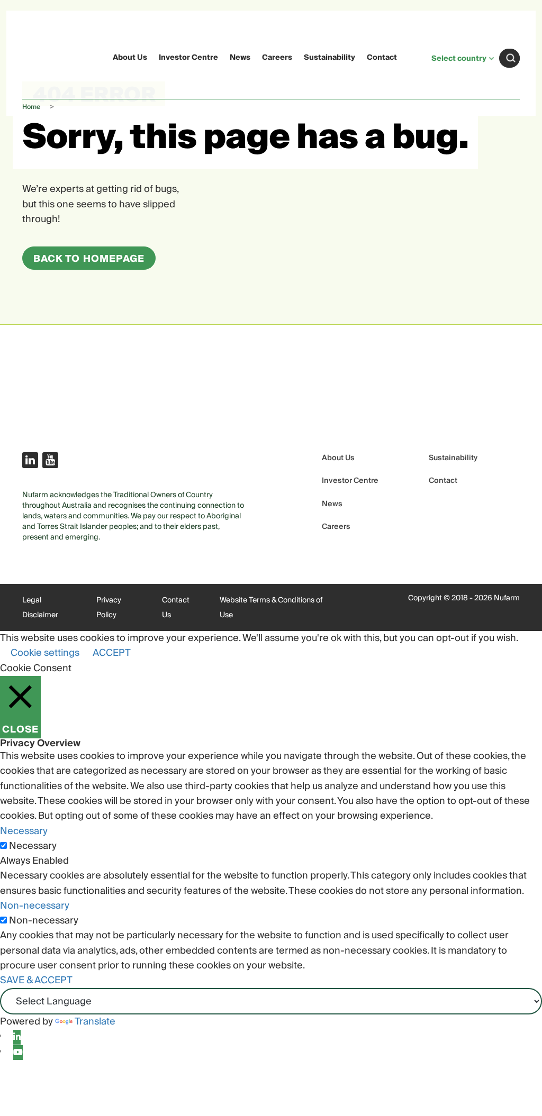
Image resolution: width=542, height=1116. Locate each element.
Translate (95, 1021)
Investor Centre (188, 57)
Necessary (33, 846)
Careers (277, 57)
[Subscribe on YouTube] (50, 460)
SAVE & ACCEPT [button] (36, 980)
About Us (130, 57)
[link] (42, 56)
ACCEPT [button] (112, 653)
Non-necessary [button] (34, 906)
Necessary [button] (24, 831)
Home (31, 107)
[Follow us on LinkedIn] (30, 460)
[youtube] (18, 1052)
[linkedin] (17, 1037)
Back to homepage (88, 259)
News (240, 57)
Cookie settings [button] (45, 653)
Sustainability (329, 57)
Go (511, 58)
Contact (382, 57)
